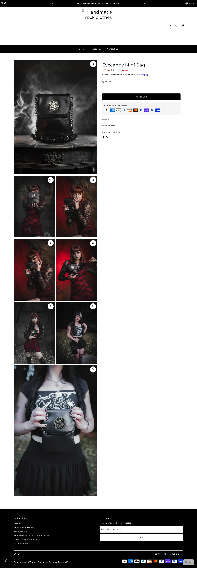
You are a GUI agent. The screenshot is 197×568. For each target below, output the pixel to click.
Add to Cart (141, 97)
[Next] (144, 3)
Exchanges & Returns (24, 527)
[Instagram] (1, 3)
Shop (81, 49)
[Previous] (53, 3)
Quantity (106, 81)
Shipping (116, 132)
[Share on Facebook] (104, 138)
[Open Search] (170, 26)
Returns (106, 132)
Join (141, 537)
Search (17, 523)
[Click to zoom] (93, 64)
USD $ (191, 3)
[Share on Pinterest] (107, 138)
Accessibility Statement (25, 539)
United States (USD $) (169, 554)
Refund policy (20, 531)
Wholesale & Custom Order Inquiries (32, 535)
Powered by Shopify (59, 562)
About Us (96, 49)
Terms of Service (22, 543)
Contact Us (112, 49)
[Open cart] (181, 26)
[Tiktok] (5, 3)
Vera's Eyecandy (39, 562)
